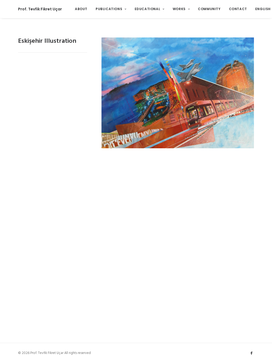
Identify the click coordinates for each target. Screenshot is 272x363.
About (81, 9)
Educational (147, 9)
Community (209, 9)
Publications (109, 9)
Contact (238, 9)
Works (179, 9)
